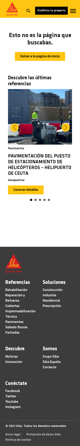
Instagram (13, 407)
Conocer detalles (25, 190)
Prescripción (52, 306)
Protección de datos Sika (43, 434)
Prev (14, 127)
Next (65, 127)
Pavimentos (16, 148)
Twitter (10, 396)
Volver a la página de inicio (40, 56)
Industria (49, 295)
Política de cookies (18, 440)
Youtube (11, 402)
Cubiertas (12, 306)
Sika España (52, 362)
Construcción (52, 290)
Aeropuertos (16, 180)
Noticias (11, 356)
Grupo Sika (51, 356)
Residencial (51, 301)
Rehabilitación (16, 290)
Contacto (49, 367)
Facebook (12, 391)
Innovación (13, 362)
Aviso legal (12, 434)
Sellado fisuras (16, 327)
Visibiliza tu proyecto (51, 10)
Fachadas (12, 332)
